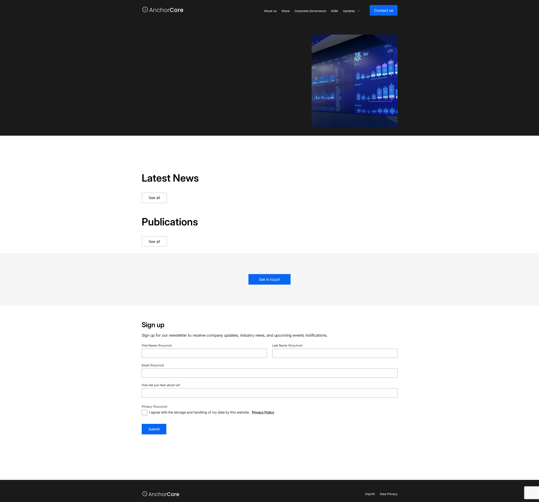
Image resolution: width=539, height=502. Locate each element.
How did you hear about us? (161, 385)
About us (270, 11)
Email (153, 365)
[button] (358, 10)
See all (154, 197)
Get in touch (269, 279)
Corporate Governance (310, 11)
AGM (334, 11)
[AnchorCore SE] (163, 9)
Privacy (154, 406)
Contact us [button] (383, 10)
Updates (349, 11)
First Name (157, 345)
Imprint (370, 494)
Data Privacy (389, 494)
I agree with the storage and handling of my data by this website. (211, 412)
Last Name (287, 345)
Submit (154, 429)
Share (286, 11)
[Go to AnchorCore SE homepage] (161, 494)
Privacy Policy (263, 412)
